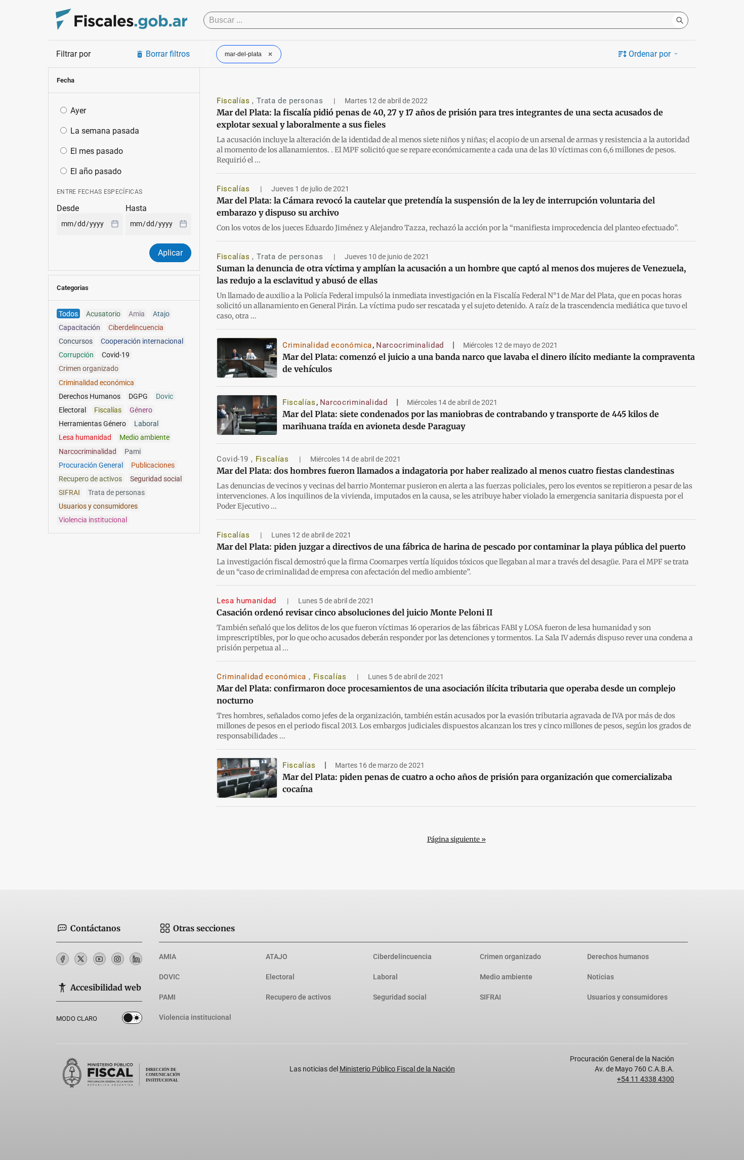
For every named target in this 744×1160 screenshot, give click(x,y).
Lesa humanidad (248, 600)
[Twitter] (80, 958)
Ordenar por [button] (650, 54)
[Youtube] (99, 958)
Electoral (280, 977)
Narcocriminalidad (410, 345)
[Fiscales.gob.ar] (121, 20)
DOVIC (169, 977)
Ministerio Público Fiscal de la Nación (397, 1069)
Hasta (136, 208)
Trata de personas (291, 100)
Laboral (385, 977)
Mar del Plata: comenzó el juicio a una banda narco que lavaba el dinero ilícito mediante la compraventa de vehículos (488, 363)
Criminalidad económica (327, 345)
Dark (132, 1019)
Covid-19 (234, 459)
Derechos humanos (618, 956)
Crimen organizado (510, 956)
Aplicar (170, 253)
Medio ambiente (506, 977)
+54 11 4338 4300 (645, 1079)
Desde (68, 208)
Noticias (600, 977)
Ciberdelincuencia (402, 956)
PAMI (167, 997)
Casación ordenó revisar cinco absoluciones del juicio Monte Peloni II (354, 612)
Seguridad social (400, 997)
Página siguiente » (456, 839)
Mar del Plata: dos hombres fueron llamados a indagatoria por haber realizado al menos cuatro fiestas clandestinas (445, 471)
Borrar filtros (168, 54)
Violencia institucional (195, 1017)
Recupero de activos (298, 997)
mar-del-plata (243, 54)
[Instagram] (117, 958)
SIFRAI (490, 997)
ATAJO (276, 956)
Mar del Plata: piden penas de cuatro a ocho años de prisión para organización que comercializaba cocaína (477, 783)
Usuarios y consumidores (627, 997)
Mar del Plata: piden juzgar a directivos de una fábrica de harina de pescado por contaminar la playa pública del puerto (451, 547)
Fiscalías (234, 100)
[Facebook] (62, 958)
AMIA (167, 956)
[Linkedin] (136, 958)
